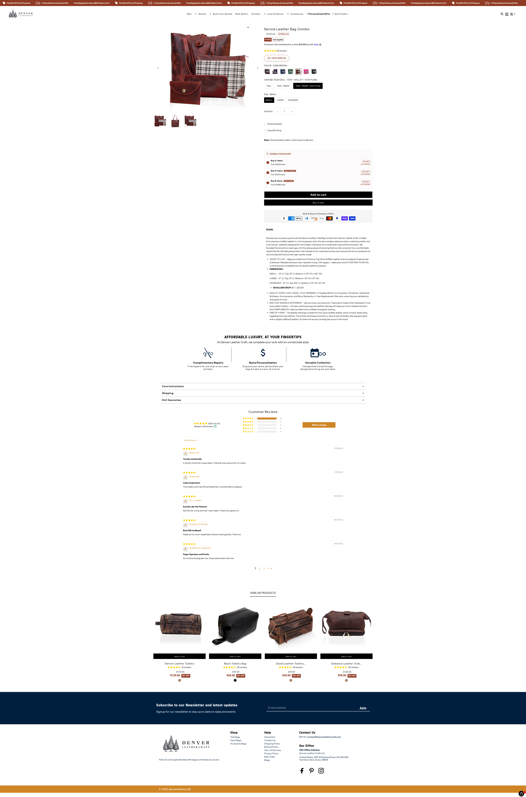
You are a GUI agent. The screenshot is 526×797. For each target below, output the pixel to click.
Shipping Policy (272, 743)
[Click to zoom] (248, 27)
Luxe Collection (275, 14)
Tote (268, 85)
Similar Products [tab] (263, 592)
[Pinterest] (313, 772)
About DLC (269, 737)
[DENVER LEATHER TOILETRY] (179, 626)
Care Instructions (173, 386)
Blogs (267, 760)
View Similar (278, 58)
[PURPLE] (275, 72)
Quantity (268, 111)
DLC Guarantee (171, 400)
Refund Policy (271, 747)
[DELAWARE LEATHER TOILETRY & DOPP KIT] (346, 626)
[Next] (257, 68)
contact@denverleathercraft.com (324, 736)
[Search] (502, 14)
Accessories (296, 14)
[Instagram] (323, 772)
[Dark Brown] (298, 72)
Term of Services (272, 750)
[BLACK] (314, 72)
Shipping (168, 393)
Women (202, 14)
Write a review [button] (319, 425)
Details (269, 229)
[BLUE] (283, 72)
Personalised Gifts (319, 13)
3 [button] (264, 568)
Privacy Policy (271, 753)
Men (189, 14)
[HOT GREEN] (291, 72)
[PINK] (306, 72)
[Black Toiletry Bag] (235, 626)
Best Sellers (241, 14)
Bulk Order (269, 756)
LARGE (280, 100)
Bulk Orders (341, 14)
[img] (189, 448)
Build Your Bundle (222, 14)
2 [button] (259, 568)
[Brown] (267, 72)
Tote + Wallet (283, 85)
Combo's (255, 14)
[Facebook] (304, 772)
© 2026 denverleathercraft (175, 789)
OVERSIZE (293, 100)
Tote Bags (235, 737)
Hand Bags (235, 740)
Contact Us (270, 740)
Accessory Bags (238, 743)
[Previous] (158, 68)
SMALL (269, 100)
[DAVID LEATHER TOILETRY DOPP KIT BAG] (291, 626)
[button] (270, 50)
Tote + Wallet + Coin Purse (308, 85)
